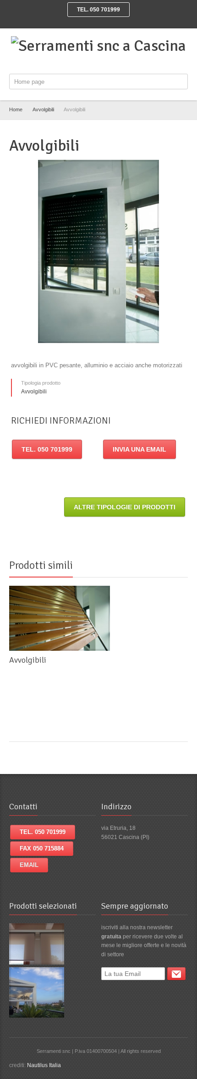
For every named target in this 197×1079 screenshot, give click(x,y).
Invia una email (139, 449)
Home (15, 109)
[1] (176, 973)
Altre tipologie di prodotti (124, 507)
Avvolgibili (43, 109)
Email (29, 864)
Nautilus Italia (44, 1065)
